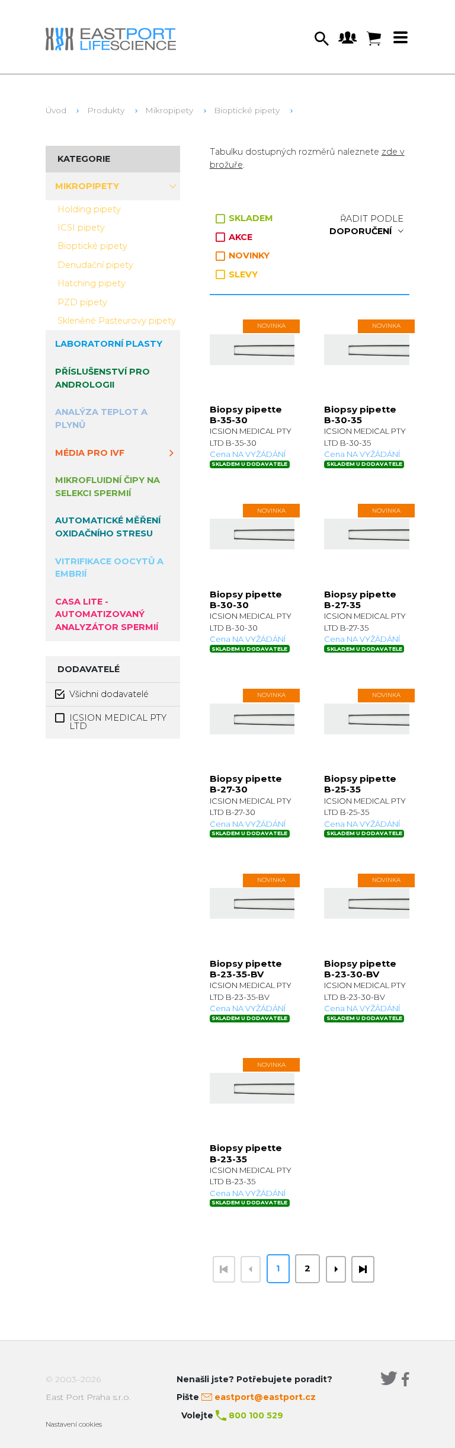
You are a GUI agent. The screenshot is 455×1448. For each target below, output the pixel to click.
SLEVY (242, 274)
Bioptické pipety (247, 110)
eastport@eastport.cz (265, 1397)
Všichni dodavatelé (109, 694)
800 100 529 (256, 1415)
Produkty (105, 110)
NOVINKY (248, 255)
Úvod (56, 110)
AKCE (239, 237)
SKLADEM (249, 218)
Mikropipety (169, 110)
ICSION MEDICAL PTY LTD (117, 721)
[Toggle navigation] (400, 37)
